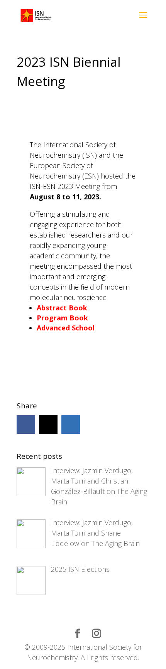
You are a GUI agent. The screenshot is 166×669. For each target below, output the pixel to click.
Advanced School (66, 327)
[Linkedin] (70, 424)
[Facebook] (26, 424)
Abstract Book (62, 307)
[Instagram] (48, 424)
